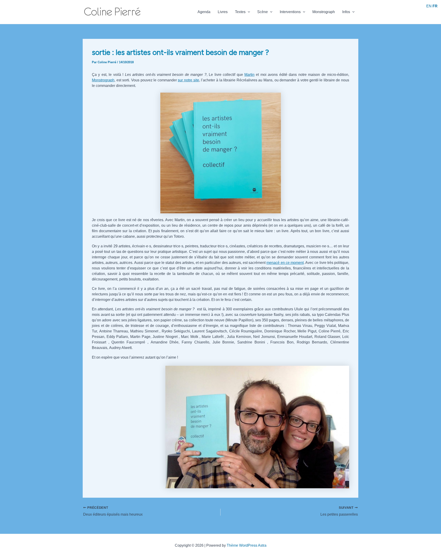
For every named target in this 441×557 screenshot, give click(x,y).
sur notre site (188, 80)
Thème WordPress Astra (246, 545)
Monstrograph (323, 12)
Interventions (290, 12)
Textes (240, 12)
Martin (249, 75)
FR (435, 6)
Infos (346, 12)
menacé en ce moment (285, 263)
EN (429, 6)
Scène (262, 12)
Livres (223, 12)
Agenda (204, 12)
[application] (248, 12)
